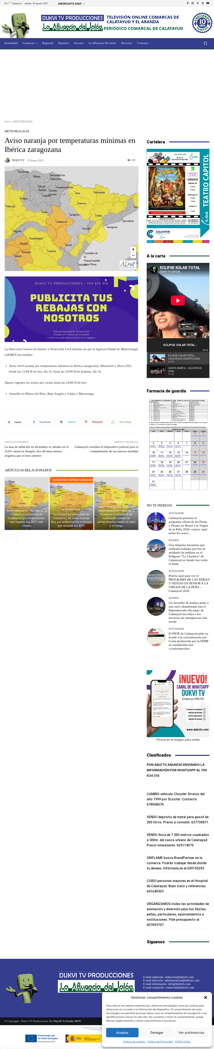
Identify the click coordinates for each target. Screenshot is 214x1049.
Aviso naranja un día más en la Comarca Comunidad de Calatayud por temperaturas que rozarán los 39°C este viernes (26, 518)
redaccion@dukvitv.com (179, 977)
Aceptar (122, 1033)
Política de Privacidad (160, 1041)
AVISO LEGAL (183, 1041)
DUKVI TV (18, 160)
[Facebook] (187, 3)
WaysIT (58, 1021)
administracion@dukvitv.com (182, 980)
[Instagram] (192, 3)
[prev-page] (7, 537)
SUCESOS (174, 540)
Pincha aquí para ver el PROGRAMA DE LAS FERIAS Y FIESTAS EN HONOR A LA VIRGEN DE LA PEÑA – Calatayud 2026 (189, 583)
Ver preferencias (191, 1033)
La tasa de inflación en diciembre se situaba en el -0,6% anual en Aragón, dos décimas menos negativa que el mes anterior (37, 451)
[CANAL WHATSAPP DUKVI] (178, 703)
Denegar (156, 1033)
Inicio (8, 121)
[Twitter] (202, 3)
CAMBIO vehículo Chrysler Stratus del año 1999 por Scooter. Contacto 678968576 (176, 799)
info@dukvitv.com (179, 984)
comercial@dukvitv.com (179, 987)
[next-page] (14, 537)
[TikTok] (197, 3)
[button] (206, 997)
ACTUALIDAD (176, 513)
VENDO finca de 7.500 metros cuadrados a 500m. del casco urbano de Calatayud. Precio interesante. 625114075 (178, 840)
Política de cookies (134, 1041)
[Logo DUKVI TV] (23, 25)
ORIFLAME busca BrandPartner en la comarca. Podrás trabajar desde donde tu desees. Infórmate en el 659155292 (176, 863)
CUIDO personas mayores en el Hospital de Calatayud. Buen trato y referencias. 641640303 (177, 886)
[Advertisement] (107, 83)
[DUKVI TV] (8, 160)
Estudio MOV (73, 1021)
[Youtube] (207, 3)
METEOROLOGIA (23, 121)
